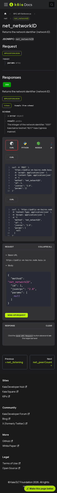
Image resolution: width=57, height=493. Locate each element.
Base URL (12, 255)
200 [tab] (7, 84)
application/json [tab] (12, 53)
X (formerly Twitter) (13, 423)
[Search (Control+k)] (52, 4)
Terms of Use (10, 463)
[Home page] (5, 13)
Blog (4, 418)
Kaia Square (9, 391)
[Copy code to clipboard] (48, 167)
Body (10, 265)
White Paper (9, 445)
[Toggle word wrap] (42, 167)
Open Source (9, 468)
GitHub (6, 441)
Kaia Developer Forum (14, 414)
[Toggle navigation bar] (6, 4)
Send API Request (16, 315)
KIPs (4, 396)
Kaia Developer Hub (13, 386)
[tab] (6, 105)
